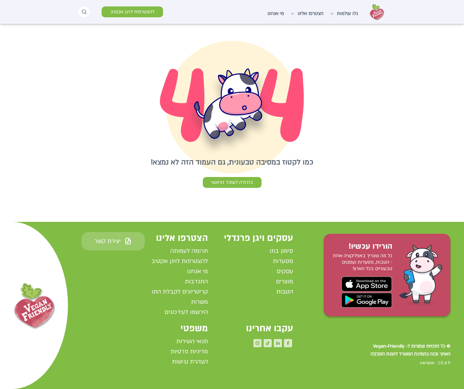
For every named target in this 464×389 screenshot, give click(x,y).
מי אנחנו (275, 13)
